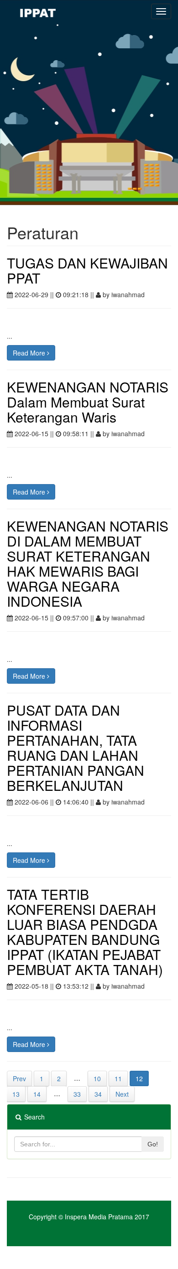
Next (122, 1094)
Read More (30, 352)
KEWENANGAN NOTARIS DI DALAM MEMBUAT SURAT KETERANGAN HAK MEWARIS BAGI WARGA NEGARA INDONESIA (87, 563)
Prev (19, 1078)
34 (98, 1094)
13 (16, 1094)
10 (97, 1078)
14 (37, 1094)
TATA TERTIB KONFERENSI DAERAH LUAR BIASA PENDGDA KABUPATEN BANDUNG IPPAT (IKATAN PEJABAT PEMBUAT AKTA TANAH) (85, 931)
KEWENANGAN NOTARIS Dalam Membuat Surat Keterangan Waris (87, 402)
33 (77, 1094)
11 (118, 1078)
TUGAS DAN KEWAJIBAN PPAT (87, 270)
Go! (152, 1144)
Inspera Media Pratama (99, 1216)
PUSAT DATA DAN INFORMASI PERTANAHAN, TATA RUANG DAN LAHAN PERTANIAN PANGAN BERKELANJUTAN (75, 747)
